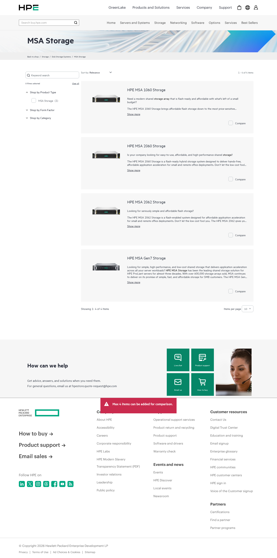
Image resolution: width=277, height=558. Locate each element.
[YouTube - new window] (62, 484)
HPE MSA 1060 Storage (146, 89)
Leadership (104, 482)
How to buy (202, 389)
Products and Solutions (151, 7)
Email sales (33, 456)
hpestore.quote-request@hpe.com (94, 386)
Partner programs (222, 528)
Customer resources (228, 411)
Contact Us (218, 419)
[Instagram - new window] (38, 484)
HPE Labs (103, 451)
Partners (218, 504)
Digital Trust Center (224, 427)
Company (204, 7)
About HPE (104, 419)
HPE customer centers (226, 475)
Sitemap (90, 552)
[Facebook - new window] (54, 484)
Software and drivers (168, 443)
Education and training (226, 435)
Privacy (23, 552)
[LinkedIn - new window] (22, 484)
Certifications (220, 512)
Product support (202, 365)
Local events (162, 488)
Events (158, 472)
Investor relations (109, 474)
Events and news (168, 464)
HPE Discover (162, 480)
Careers (102, 435)
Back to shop (33, 56)
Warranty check (164, 451)
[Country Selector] (247, 7)
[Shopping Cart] (239, 7)
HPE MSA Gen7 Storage (146, 257)
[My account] (256, 7)
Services (183, 7)
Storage (45, 56)
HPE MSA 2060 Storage (146, 145)
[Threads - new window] (46, 484)
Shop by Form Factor (42, 110)
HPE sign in (218, 483)
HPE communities (223, 467)
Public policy (106, 490)
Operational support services (174, 419)
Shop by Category (40, 118)
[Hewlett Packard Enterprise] (28, 7)
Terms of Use (40, 552)
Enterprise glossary (223, 451)
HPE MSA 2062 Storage (146, 201)
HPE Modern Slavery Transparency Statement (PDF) (118, 462)
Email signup (219, 443)
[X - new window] (30, 484)
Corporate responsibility (114, 443)
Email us (178, 389)
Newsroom (161, 496)
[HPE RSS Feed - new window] (70, 484)
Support (225, 7)
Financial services (223, 459)
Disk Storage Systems (61, 56)
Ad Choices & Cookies (66, 552)
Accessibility (105, 427)
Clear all (75, 83)
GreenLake (117, 7)
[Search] (75, 23)
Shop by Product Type (43, 92)
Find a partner (220, 520)
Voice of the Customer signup (231, 491)
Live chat (178, 365)
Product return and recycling (173, 427)
